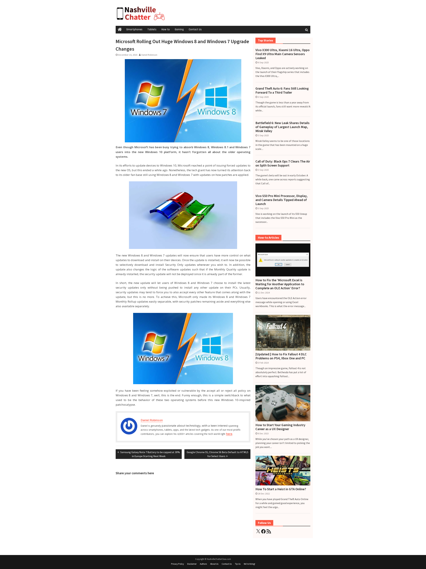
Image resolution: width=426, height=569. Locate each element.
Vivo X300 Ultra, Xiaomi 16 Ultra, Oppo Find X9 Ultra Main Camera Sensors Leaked (282, 54)
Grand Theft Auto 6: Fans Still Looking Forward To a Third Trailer (282, 90)
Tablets (151, 29)
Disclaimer (192, 564)
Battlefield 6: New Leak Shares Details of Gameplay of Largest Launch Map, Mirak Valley (282, 127)
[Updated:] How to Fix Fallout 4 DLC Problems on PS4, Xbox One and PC (281, 356)
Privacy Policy (177, 564)
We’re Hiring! (249, 564)
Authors (203, 564)
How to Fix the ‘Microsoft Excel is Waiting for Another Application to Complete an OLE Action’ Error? (279, 284)
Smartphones (134, 29)
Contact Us (195, 29)
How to (165, 29)
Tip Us (237, 564)
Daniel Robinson (149, 54)
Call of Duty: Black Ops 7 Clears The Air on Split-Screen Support (282, 163)
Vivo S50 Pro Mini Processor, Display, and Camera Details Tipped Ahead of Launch (281, 200)
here (229, 434)
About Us (214, 564)
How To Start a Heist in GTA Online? (280, 489)
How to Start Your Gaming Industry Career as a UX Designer (280, 427)
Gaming (179, 29)
